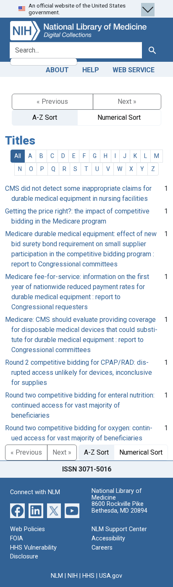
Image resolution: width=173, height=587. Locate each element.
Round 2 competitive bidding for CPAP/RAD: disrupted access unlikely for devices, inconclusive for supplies (78, 372)
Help (90, 70)
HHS (88, 575)
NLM (57, 575)
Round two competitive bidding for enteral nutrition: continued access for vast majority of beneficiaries (80, 405)
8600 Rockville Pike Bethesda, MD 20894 (119, 507)
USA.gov (110, 575)
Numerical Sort (119, 117)
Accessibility (108, 538)
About (57, 70)
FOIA (16, 538)
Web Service (134, 70)
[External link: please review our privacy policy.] (17, 510)
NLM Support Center (119, 529)
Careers (102, 547)
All (17, 156)
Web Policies (27, 529)
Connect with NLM (35, 492)
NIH (73, 575)
